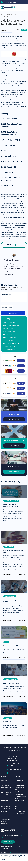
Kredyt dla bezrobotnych (10, 337)
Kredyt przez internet (9, 331)
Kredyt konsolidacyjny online (11, 325)
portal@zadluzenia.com (16, 773)
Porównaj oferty (7, 841)
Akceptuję (3, 859)
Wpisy (24, 29)
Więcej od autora (8, 274)
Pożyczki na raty (8, 334)
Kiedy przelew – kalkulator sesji (12, 343)
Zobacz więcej (14, 419)
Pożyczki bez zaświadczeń (11, 349)
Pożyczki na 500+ (8, 340)
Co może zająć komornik (10, 346)
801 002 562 (13, 2)
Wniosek (21, 360)
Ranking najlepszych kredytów (11, 835)
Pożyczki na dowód (9, 328)
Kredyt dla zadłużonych (10, 322)
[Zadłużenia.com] (8, 7)
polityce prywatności (22, 856)
